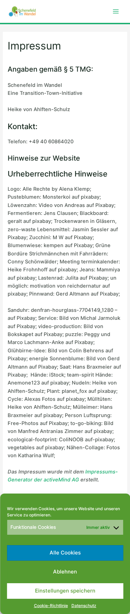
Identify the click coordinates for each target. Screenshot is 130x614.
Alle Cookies (65, 552)
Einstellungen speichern (65, 590)
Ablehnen (65, 571)
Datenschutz (83, 605)
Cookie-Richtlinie (51, 605)
